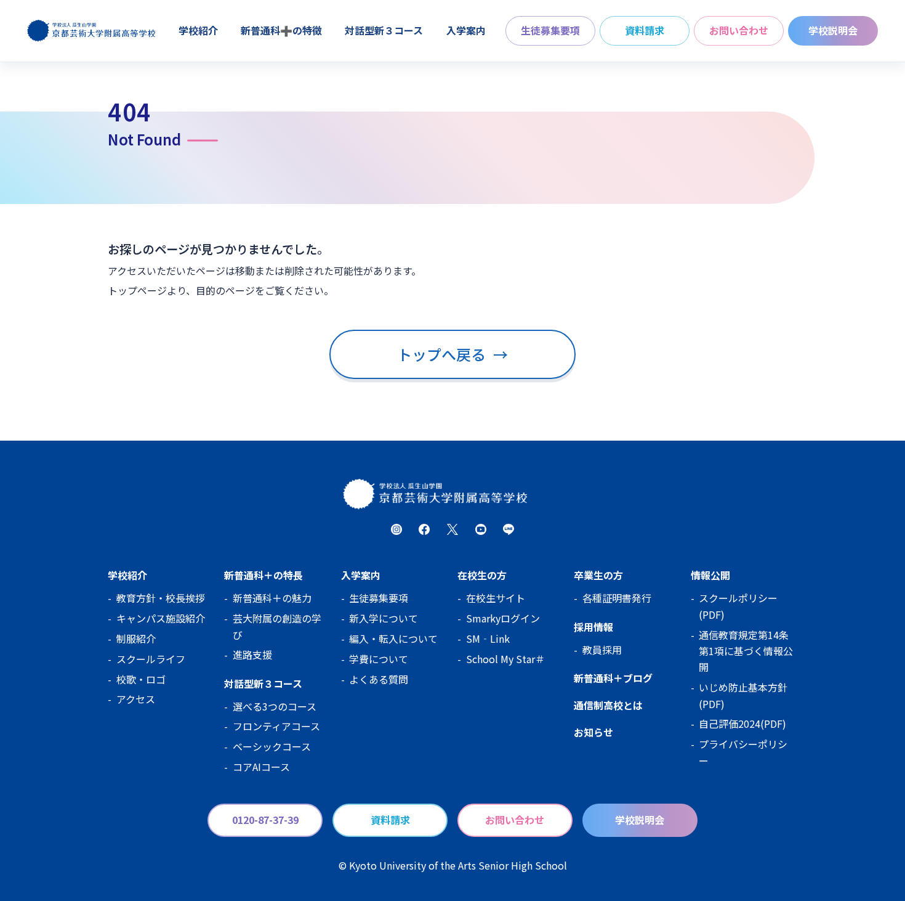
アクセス (135, 698)
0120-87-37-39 (265, 819)
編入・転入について (393, 638)
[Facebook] (424, 529)
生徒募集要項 (550, 30)
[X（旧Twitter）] (452, 529)
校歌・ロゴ (141, 679)
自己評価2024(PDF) (742, 723)
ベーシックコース (272, 746)
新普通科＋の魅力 (272, 597)
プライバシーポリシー (743, 751)
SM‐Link (488, 638)
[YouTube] (481, 529)
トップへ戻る (452, 354)
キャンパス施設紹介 (160, 618)
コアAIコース (261, 766)
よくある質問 (378, 679)
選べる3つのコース (274, 706)
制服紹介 (136, 638)
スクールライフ (150, 658)
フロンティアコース (276, 726)
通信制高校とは (608, 705)
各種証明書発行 (616, 597)
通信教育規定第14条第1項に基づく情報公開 (746, 651)
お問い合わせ (738, 30)
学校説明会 (833, 30)
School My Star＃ (505, 658)
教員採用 (602, 649)
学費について (378, 658)
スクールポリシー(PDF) (738, 605)
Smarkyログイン (503, 618)
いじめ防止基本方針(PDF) (743, 695)
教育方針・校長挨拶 (160, 597)
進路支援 (252, 654)
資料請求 (644, 30)
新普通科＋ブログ (613, 678)
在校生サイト (495, 597)
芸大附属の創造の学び (277, 626)
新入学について (383, 618)
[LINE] (508, 529)
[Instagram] (396, 529)
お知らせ (593, 732)
